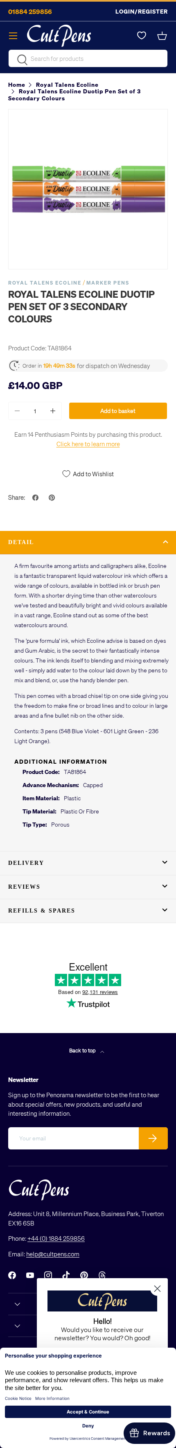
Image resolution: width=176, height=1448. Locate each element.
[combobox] (88, 58)
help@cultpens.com (52, 1254)
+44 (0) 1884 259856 (56, 1238)
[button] (163, 36)
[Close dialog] (157, 1288)
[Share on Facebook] (36, 497)
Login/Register (141, 11)
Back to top (83, 1050)
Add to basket (117, 410)
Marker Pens (107, 283)
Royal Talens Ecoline (44, 283)
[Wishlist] (142, 36)
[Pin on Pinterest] (53, 497)
